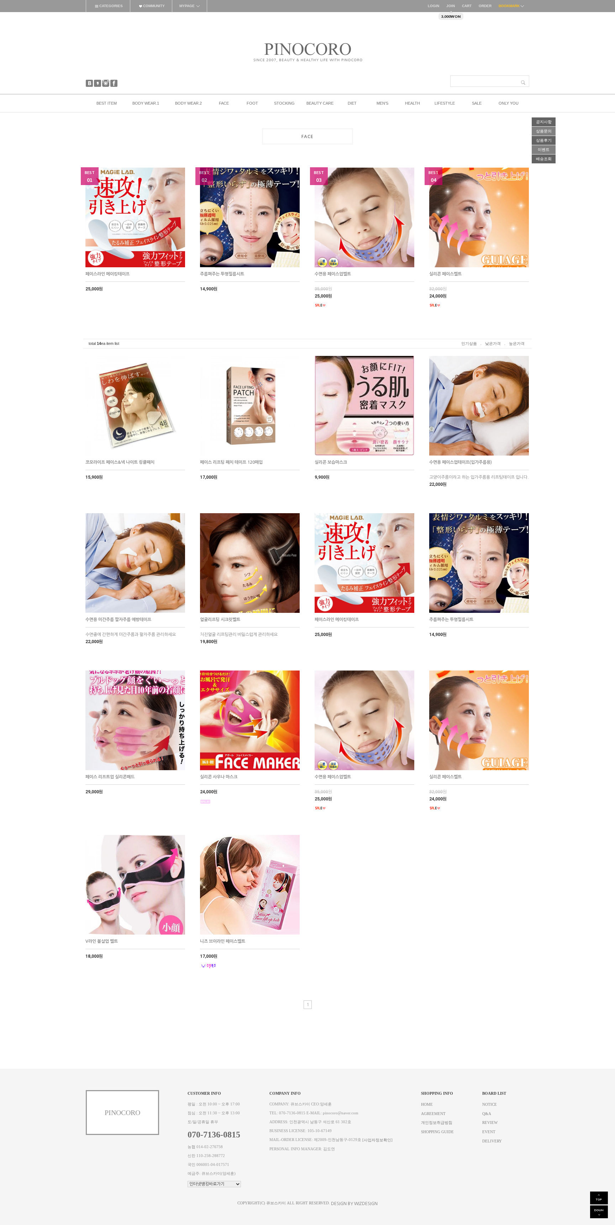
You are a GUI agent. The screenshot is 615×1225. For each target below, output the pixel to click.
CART (467, 6)
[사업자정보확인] (377, 1140)
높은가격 (517, 343)
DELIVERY (492, 1141)
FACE (307, 137)
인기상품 (469, 343)
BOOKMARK (510, 6)
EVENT (488, 1132)
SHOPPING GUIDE (437, 1132)
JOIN (450, 6)
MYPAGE (187, 6)
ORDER (485, 6)
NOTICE (489, 1104)
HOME (427, 1104)
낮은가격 (493, 343)
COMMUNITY (153, 6)
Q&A (486, 1113)
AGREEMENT (433, 1113)
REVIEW (490, 1123)
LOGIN (433, 6)
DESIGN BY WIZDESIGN (354, 1204)
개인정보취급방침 (436, 1123)
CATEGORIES (110, 6)
